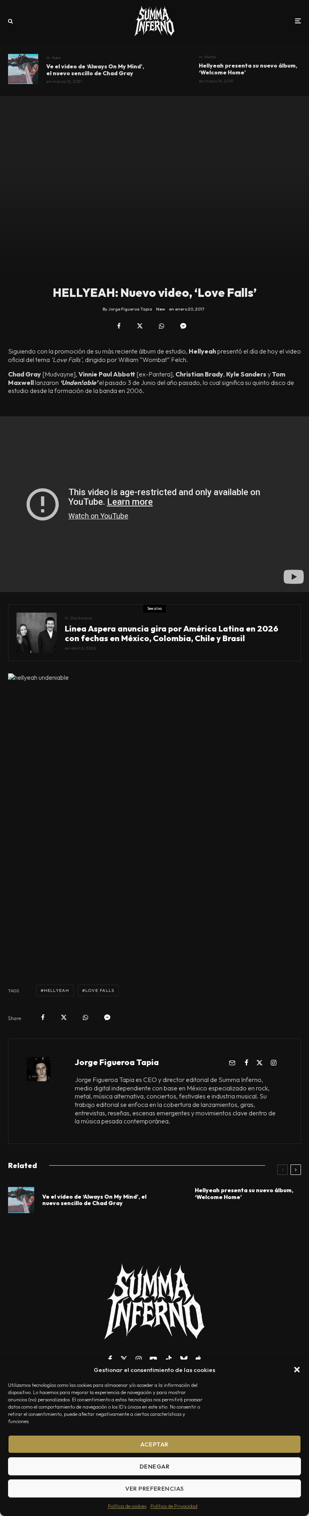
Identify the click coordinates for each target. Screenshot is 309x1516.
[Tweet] (140, 326)
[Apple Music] (198, 1359)
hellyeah (56, 990)
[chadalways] (23, 69)
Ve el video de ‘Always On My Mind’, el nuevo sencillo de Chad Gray (95, 70)
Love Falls (99, 990)
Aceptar (154, 1444)
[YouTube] (153, 1359)
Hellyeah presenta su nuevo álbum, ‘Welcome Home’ (248, 69)
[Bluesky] (184, 1359)
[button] (297, 1370)
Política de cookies (127, 1506)
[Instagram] (139, 1359)
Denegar (154, 1466)
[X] (124, 1359)
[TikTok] (168, 1359)
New (56, 57)
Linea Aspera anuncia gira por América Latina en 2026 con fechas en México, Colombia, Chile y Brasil (171, 633)
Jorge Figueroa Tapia (117, 1062)
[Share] (119, 326)
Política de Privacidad (174, 1506)
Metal (210, 57)
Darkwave (81, 618)
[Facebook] (110, 1359)
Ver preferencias (154, 1488)
